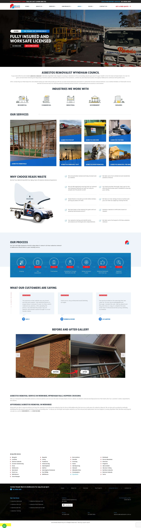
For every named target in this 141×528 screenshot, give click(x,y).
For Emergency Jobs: (125, 498)
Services (52, 6)
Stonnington (75, 472)
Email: (115, 512)
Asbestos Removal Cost (36, 501)
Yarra (104, 474)
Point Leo (14, 472)
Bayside (44, 457)
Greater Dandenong (18, 463)
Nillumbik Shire (76, 470)
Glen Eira (105, 461)
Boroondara (76, 457)
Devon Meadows (107, 459)
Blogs (90, 6)
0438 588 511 (25, 411)
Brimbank (105, 457)
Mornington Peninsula (48, 470)
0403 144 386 (36, 411)
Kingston (105, 463)
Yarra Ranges (16, 476)
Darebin (74, 459)
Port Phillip (45, 472)
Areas (79, 6)
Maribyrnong (76, 466)
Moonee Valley (107, 468)
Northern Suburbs (108, 470)
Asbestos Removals (16, 501)
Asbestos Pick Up (16, 504)
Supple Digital (86, 522)
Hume (74, 463)
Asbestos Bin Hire (16, 507)
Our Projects (66, 6)
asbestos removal (35, 76)
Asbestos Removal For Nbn (37, 507)
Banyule (14, 457)
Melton (44, 468)
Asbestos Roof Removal (36, 504)
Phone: (64, 512)
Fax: (89, 512)
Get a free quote (122, 6)
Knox (13, 466)
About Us (39, 6)
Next (123, 355)
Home (27, 6)
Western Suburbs (107, 472)
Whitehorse (15, 474)
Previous (18, 355)
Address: (64, 498)
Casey (44, 459)
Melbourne (15, 468)
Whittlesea (45, 474)
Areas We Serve (113, 488)
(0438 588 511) (41, 1)
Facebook (68, 505)
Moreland (15, 470)
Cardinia (14, 459)
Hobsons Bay (46, 463)
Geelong (74, 461)
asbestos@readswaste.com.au (122, 514)
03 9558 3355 (126, 1)
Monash (74, 468)
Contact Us (103, 6)
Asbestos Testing (16, 511)
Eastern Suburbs (16, 461)
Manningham (46, 466)
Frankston (45, 461)
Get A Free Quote (32, 46)
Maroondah (106, 466)
